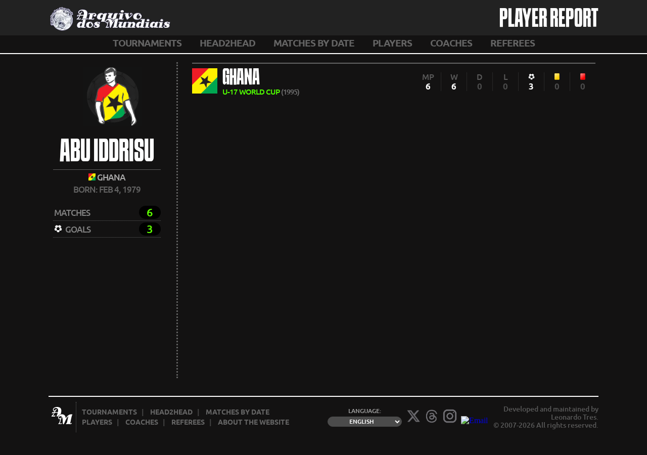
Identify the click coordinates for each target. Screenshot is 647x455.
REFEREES (512, 43)
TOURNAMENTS (147, 43)
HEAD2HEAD (227, 43)
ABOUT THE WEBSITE (253, 422)
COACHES (451, 43)
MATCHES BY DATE (313, 43)
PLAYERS (392, 43)
